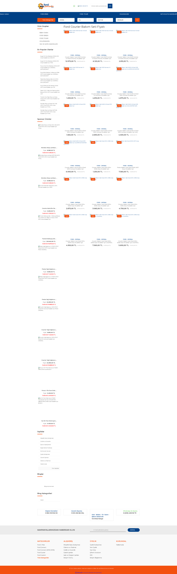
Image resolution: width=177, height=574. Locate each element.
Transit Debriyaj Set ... (49, 238)
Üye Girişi (93, 550)
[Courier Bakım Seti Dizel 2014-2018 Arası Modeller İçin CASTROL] (101, 225)
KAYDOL (132, 530)
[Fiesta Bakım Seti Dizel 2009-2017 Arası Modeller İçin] (128, 152)
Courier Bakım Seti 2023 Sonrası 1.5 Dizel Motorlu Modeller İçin (75, 57)
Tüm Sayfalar (55, 468)
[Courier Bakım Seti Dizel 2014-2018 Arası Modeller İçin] (101, 152)
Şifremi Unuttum (95, 552)
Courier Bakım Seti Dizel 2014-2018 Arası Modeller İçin (101, 168)
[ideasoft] (79, 573)
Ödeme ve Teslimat (70, 547)
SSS (91, 555)
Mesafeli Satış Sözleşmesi (72, 545)
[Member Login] (127, 6)
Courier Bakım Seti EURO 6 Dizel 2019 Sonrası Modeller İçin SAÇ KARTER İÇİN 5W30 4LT (127, 132)
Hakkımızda (120, 545)
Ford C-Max (41, 545)
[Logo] (45, 6)
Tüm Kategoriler (47, 20)
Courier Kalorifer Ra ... (49, 208)
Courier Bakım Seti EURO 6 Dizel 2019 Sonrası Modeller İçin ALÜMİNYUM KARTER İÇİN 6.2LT (127, 95)
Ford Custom (41, 555)
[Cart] (137, 6)
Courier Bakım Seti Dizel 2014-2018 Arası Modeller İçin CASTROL (101, 241)
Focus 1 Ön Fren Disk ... (49, 390)
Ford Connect (41, 547)
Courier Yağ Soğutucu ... (49, 330)
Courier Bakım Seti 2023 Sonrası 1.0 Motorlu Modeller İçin (75, 94)
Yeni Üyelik (93, 547)
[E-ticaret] (88, 572)
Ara (137, 20)
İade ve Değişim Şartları (71, 555)
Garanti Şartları (68, 552)
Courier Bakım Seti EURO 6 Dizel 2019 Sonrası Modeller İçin (75, 131)
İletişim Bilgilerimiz (96, 558)
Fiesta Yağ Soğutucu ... (49, 269)
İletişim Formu (68, 558)
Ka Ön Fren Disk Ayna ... (49, 421)
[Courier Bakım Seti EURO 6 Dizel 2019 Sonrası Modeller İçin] (75, 115)
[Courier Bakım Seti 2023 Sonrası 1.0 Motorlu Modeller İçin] (75, 78)
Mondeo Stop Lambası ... (49, 147)
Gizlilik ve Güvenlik (69, 550)
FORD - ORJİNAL (75, 55)
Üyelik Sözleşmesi (95, 545)
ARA (110, 6)
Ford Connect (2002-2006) (45, 550)
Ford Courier (41, 552)
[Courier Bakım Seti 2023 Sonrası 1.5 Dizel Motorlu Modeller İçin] (75, 41)
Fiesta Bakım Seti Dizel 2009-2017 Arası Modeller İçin (128, 168)
